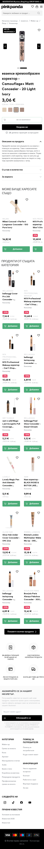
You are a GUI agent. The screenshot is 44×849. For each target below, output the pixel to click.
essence (24, 21)
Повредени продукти (11, 777)
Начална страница (11, 21)
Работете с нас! (29, 780)
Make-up (34, 21)
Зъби (4, 765)
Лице (4, 23)
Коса (4, 753)
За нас (25, 788)
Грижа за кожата (9, 748)
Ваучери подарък (30, 784)
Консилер (13, 23)
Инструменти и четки (11, 761)
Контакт (26, 776)
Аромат (5, 757)
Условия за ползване (11, 815)
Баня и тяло (7, 769)
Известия (6, 823)
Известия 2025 (8, 819)
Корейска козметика (10, 773)
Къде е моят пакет (30, 755)
